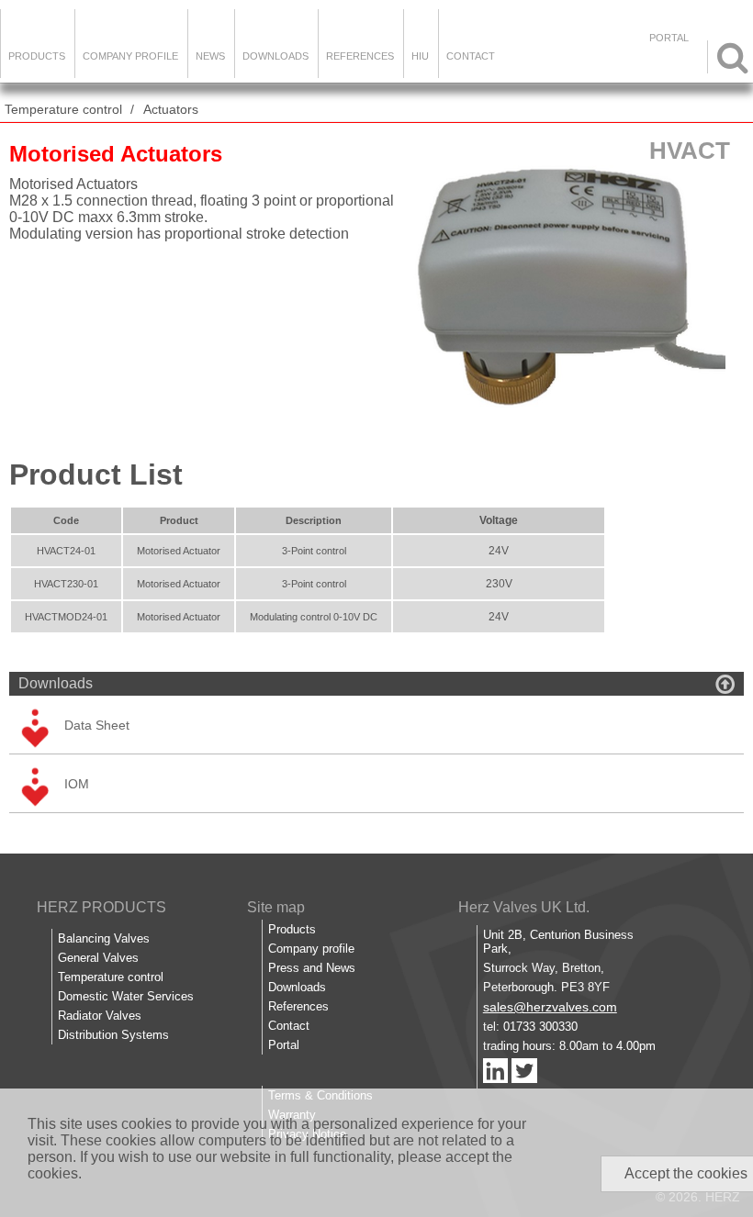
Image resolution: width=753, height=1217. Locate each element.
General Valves (98, 958)
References (360, 55)
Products (36, 55)
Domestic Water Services (126, 996)
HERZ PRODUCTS (101, 907)
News (210, 55)
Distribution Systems (113, 1035)
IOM (76, 783)
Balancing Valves (104, 938)
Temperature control (63, 109)
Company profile (311, 948)
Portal (283, 1045)
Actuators (170, 109)
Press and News (311, 968)
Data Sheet (96, 725)
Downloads (275, 55)
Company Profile (130, 55)
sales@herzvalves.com (550, 1006)
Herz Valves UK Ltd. (524, 907)
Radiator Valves (99, 1015)
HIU (420, 55)
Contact (470, 55)
